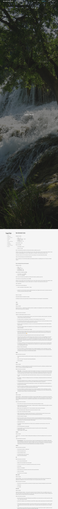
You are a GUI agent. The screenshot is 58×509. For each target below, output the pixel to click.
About (49, 1)
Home (35, 1)
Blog (38, 1)
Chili (8, 240)
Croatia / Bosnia (10, 245)
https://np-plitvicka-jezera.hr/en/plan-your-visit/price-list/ (44, 373)
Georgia (8, 242)
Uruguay (8, 238)
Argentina (9, 236)
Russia (8, 246)
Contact (53, 1)
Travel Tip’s (44, 1)
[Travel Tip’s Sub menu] (46, 1)
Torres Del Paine (10, 241)
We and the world (8, 1)
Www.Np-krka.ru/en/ (32, 443)
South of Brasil (9, 237)
